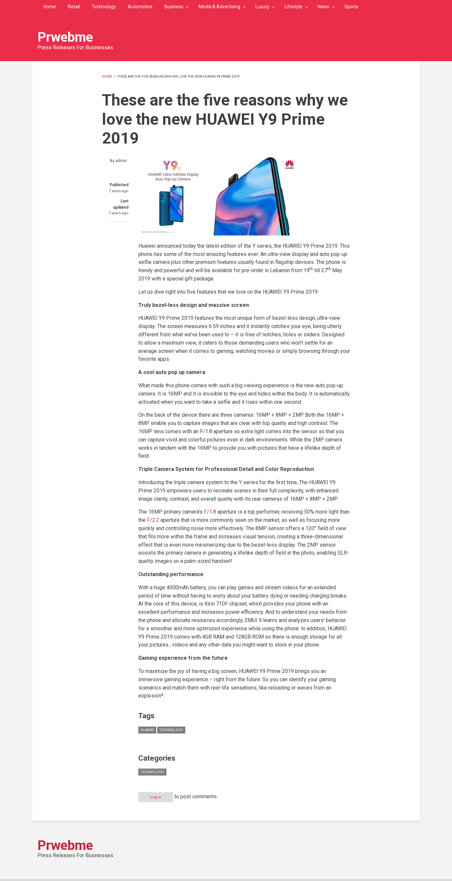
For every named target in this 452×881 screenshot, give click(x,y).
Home (49, 6)
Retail (74, 6)
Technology (104, 6)
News (323, 6)
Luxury (262, 6)
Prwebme (65, 37)
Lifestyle (293, 6)
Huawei (147, 730)
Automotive (140, 6)
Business (173, 6)
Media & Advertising (219, 6)
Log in (155, 797)
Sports (351, 6)
